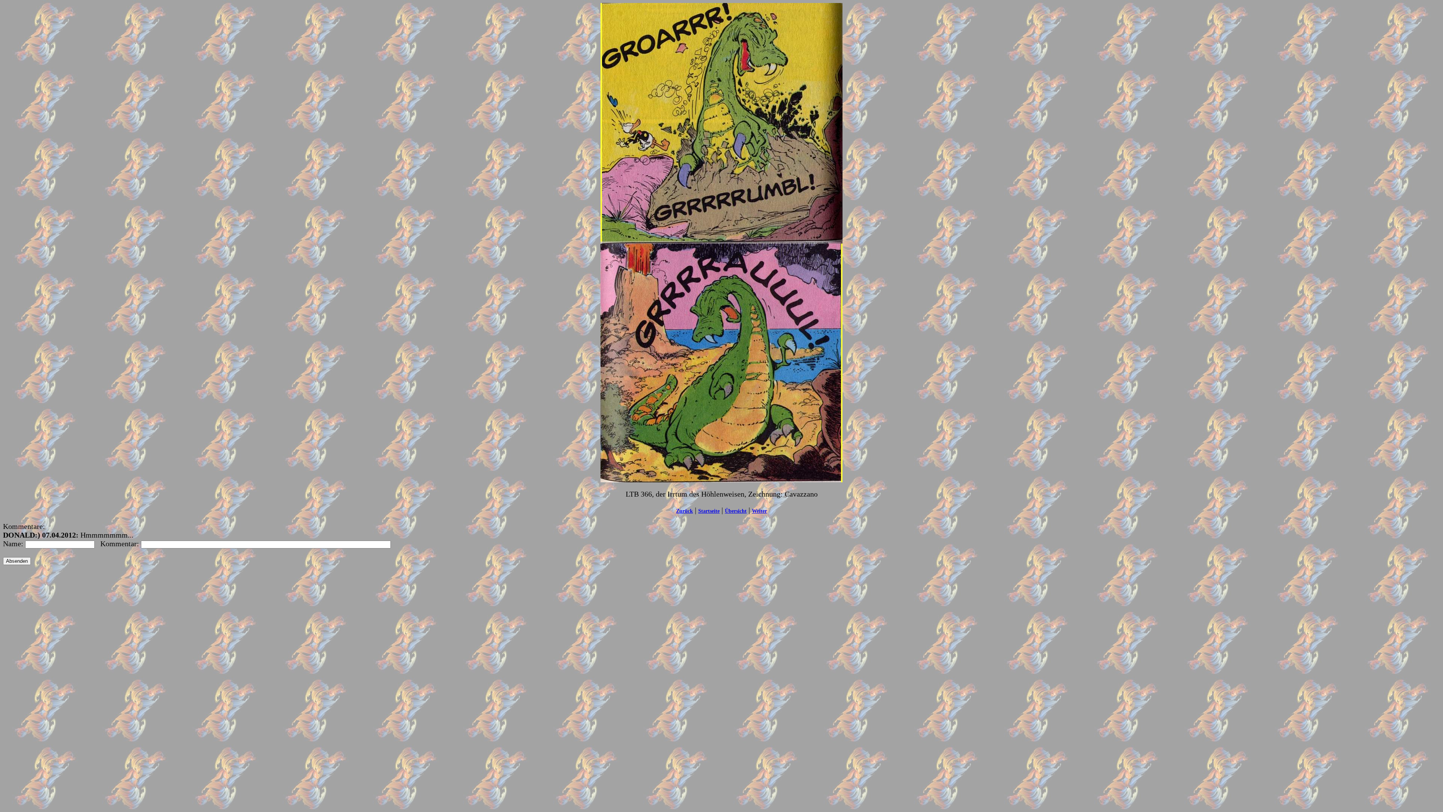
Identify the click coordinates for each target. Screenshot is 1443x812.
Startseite (709, 511)
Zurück (684, 511)
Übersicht (736, 511)
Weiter (759, 511)
